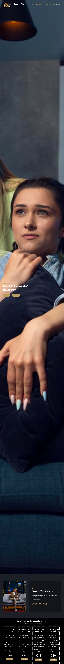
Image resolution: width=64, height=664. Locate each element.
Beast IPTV (19, 3)
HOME (33, 4)
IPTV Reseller (45, 4)
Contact (53, 4)
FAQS (50, 4)
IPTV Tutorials (38, 4)
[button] (60, 4)
